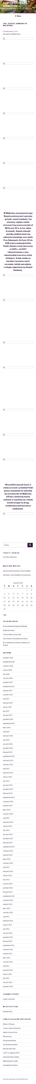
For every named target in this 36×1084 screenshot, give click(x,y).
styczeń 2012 (7, 933)
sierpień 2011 (7, 954)
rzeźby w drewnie (9, 999)
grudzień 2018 (8, 658)
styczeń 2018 (7, 678)
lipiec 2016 (6, 727)
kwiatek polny (7, 1011)
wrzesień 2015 (8, 760)
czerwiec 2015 (8, 764)
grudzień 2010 (8, 986)
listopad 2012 (7, 892)
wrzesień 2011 (8, 949)
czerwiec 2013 (8, 863)
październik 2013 (8, 847)
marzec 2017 (7, 707)
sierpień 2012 (7, 904)
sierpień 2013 (7, 855)
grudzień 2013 (8, 838)
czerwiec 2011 (8, 962)
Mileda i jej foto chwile (10, 1061)
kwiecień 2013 (8, 871)
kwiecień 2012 (8, 921)
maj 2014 (6, 818)
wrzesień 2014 (8, 801)
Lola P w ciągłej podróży (11, 1053)
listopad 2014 (7, 793)
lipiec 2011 (6, 958)
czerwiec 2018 (8, 666)
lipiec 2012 (6, 908)
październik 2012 (8, 896)
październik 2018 (9, 662)
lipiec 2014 (6, 810)
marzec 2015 (7, 777)
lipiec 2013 (6, 859)
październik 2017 (8, 686)
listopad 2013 (7, 843)
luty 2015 (6, 781)
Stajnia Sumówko (9, 630)
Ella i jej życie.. (7, 1036)
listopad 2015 (7, 752)
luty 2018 (6, 674)
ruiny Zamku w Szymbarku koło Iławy (15, 639)
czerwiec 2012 (8, 912)
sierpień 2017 (7, 691)
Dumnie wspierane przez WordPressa (15, 1079)
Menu (19, 16)
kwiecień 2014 (8, 822)
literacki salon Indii (9, 1049)
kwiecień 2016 (8, 736)
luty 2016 (6, 740)
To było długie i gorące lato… (12, 634)
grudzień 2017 (8, 682)
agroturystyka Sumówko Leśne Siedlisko (17, 571)
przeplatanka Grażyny (10, 1065)
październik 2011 (8, 945)
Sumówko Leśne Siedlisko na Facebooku (17, 575)
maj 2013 (6, 867)
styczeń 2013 (7, 884)
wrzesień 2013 (8, 851)
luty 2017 (6, 711)
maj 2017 (6, 699)
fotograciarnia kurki (9, 1040)
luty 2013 (6, 880)
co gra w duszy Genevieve (12, 1028)
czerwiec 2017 (8, 695)
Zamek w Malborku (11, 34)
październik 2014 (9, 797)
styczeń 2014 (7, 834)
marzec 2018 (7, 670)
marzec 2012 (7, 925)
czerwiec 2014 (8, 814)
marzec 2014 (7, 826)
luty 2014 (6, 830)
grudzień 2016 (8, 719)
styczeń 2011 (7, 982)
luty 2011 (6, 978)
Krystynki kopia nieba (10, 1045)
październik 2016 (9, 723)
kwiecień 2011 (8, 970)
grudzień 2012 (8, 888)
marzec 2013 (7, 875)
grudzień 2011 (8, 937)
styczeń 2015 (7, 785)
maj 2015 (6, 769)
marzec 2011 (7, 974)
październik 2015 (9, 756)
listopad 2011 (7, 941)
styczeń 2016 (7, 744)
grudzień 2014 (8, 789)
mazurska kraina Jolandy (11, 1057)
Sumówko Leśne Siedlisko (15, 4)
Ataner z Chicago (8, 1024)
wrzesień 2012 (8, 900)
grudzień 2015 (8, 748)
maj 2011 (6, 966)
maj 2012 (6, 917)
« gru (4, 615)
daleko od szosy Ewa (10, 1032)
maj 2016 (6, 732)
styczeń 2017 (7, 715)
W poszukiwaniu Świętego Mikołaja (15, 626)
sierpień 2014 (7, 806)
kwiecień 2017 (8, 703)
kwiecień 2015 (8, 773)
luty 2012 (6, 929)
